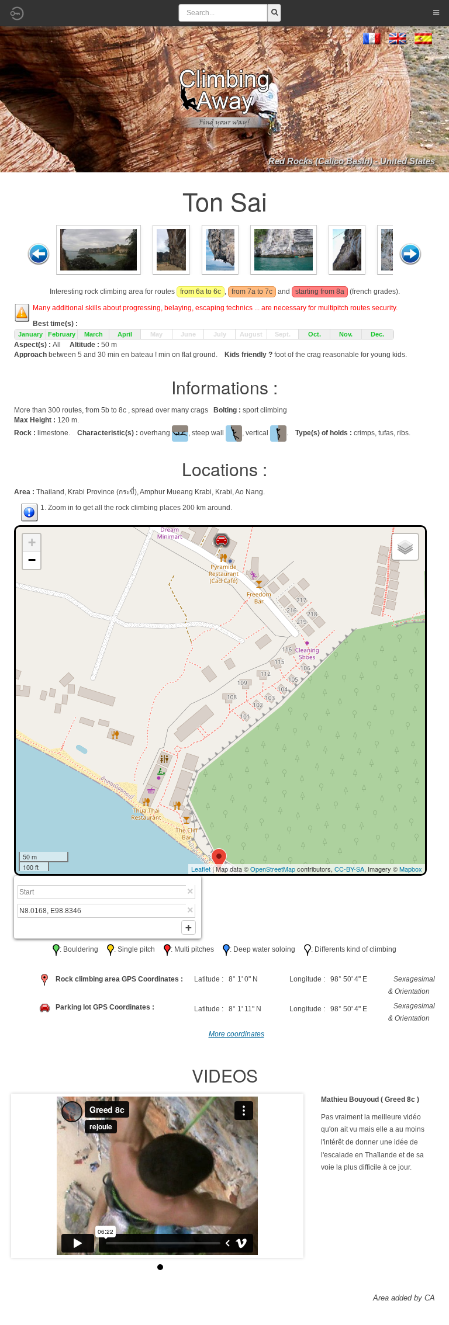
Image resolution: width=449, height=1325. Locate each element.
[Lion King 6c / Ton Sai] (171, 249)
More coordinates (236, 1034)
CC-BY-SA (349, 868)
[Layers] (405, 547)
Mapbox (410, 868)
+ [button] (32, 542)
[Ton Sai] (98, 249)
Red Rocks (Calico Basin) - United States (351, 161)
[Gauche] (38, 254)
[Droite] (410, 254)
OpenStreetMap (272, 868)
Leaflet (200, 868)
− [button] (32, 560)
